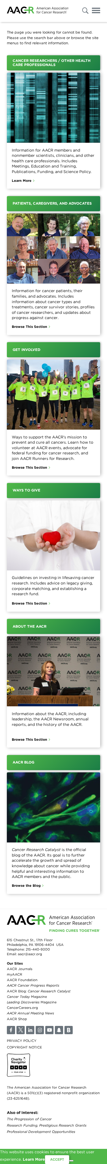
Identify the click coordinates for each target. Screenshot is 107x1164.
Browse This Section (29, 327)
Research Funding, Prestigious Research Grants (46, 1125)
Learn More (22, 181)
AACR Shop (17, 1019)
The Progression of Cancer (29, 1119)
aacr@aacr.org (30, 954)
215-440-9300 (38, 949)
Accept (57, 1160)
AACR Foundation (22, 980)
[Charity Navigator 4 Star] (18, 1065)
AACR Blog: (39, 991)
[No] (71, 1161)
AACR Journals (19, 969)
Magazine (27, 997)
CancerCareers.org (22, 1008)
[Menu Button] (96, 11)
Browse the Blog (26, 885)
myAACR (14, 974)
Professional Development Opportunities (41, 1132)
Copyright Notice (24, 1047)
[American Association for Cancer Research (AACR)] (37, 11)
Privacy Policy (21, 1041)
